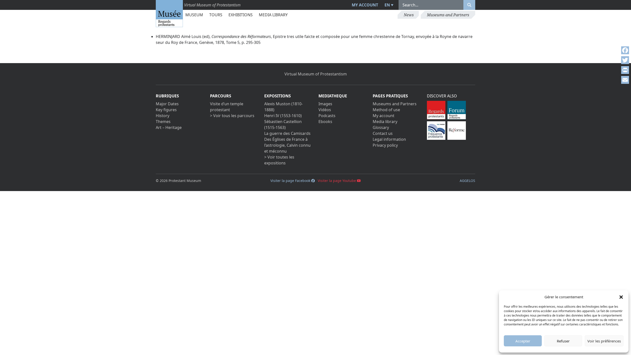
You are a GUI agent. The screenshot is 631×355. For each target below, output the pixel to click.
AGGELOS (467, 180)
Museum (194, 15)
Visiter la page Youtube (337, 180)
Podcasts (326, 115)
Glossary (381, 127)
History (162, 115)
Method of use (386, 109)
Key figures (166, 109)
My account (365, 5)
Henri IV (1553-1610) (283, 115)
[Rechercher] (469, 5)
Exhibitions (240, 15)
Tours (215, 15)
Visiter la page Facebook (290, 180)
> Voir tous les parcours (232, 115)
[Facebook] (625, 50)
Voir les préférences (604, 340)
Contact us (383, 133)
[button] (621, 296)
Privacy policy (385, 145)
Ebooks (325, 121)
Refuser (563, 340)
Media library (273, 15)
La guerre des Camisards (287, 133)
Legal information (389, 139)
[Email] (625, 80)
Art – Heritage (169, 127)
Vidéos (324, 109)
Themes (163, 121)
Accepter (522, 340)
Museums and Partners (448, 15)
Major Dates (167, 103)
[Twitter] (625, 60)
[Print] (625, 70)
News (409, 15)
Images (325, 103)
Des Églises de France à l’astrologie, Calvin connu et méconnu (287, 145)
